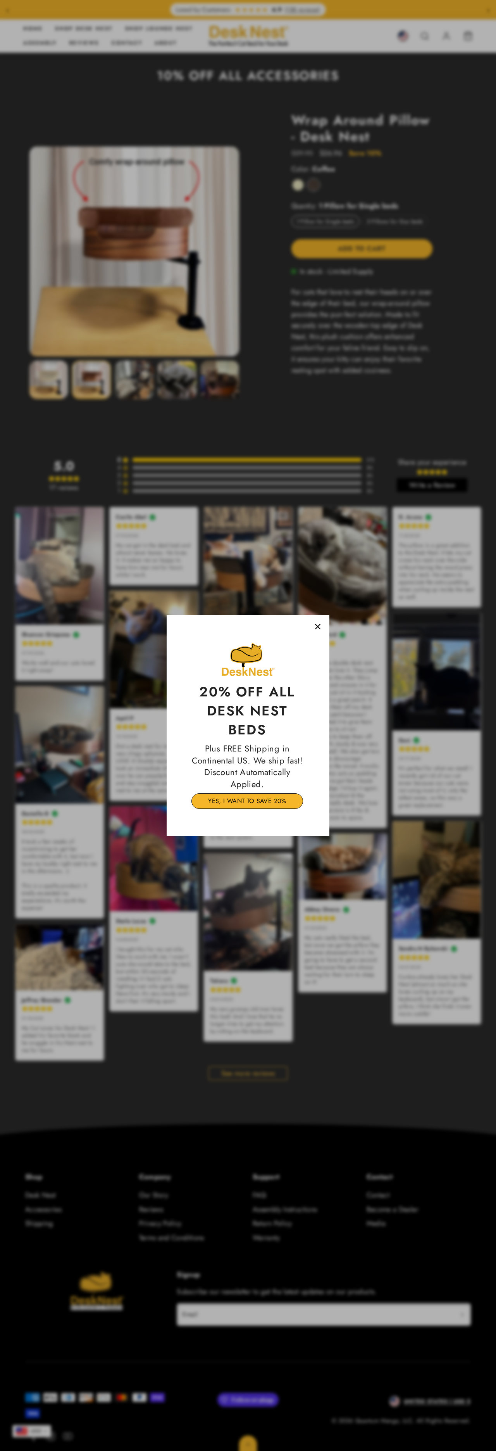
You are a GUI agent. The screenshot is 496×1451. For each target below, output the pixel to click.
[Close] (317, 626)
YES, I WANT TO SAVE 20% (247, 800)
